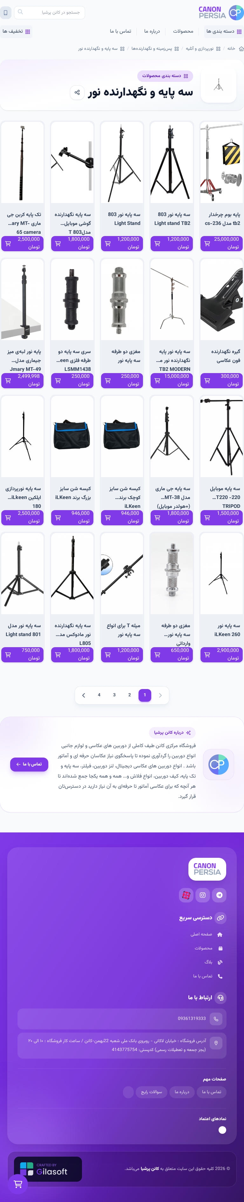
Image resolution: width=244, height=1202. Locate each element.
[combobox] (49, 12)
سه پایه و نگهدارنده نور (98, 49)
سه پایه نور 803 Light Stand (124, 219)
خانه (231, 49)
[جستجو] (20, 12)
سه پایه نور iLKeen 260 (227, 630)
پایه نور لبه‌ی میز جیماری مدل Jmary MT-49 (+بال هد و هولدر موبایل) (23, 360)
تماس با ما (120, 32)
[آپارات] (186, 895)
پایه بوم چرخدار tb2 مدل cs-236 (222, 219)
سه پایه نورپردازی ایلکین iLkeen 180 (23, 497)
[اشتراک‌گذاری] (77, 93)
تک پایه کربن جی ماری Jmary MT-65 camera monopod (22, 223)
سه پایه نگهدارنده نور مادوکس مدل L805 (73, 634)
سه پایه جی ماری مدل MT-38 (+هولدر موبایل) (172, 497)
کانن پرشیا (150, 1169)
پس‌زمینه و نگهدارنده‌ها (152, 49)
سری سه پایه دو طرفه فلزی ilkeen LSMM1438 (73, 360)
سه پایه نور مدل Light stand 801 (23, 630)
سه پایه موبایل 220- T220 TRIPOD (225, 497)
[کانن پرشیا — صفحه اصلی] (221, 12)
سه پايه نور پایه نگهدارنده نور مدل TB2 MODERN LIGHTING (171, 360)
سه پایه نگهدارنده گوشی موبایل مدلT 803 (73, 223)
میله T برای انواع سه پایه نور (123, 630)
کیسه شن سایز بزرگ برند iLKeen (73, 493)
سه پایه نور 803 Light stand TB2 (172, 219)
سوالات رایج (151, 1092)
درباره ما (152, 32)
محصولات (183, 32)
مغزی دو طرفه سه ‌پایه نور (126, 356)
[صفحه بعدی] (84, 695)
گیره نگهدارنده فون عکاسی (225, 356)
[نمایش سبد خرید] (18, 1184)
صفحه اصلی (201, 934)
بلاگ (208, 962)
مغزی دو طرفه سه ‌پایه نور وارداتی (175, 634)
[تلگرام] (219, 895)
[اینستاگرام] (203, 895)
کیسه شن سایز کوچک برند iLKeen (124, 497)
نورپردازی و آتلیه (200, 49)
